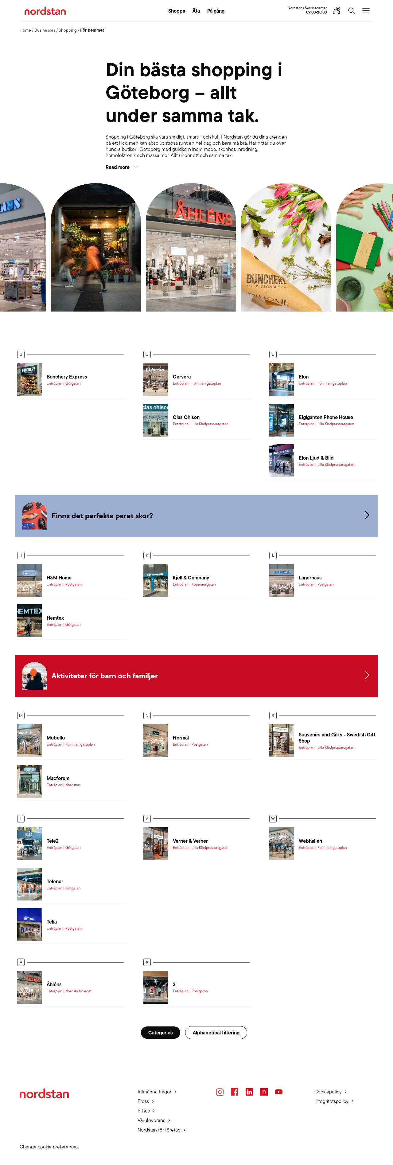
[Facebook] (234, 1092)
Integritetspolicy (331, 1101)
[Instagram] (220, 1092)
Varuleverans (151, 1120)
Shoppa (176, 11)
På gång (215, 11)
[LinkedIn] (249, 1092)
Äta (196, 11)
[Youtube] (278, 1092)
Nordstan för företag (159, 1129)
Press (143, 1101)
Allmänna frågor (154, 1091)
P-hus (144, 1110)
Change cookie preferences (49, 1146)
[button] (196, 167)
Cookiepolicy (328, 1091)
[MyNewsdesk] (264, 1092)
